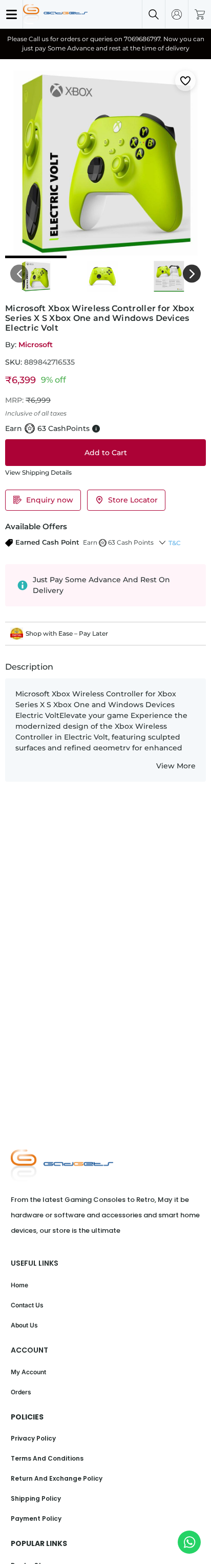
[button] (79, 542)
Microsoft (35, 344)
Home (19, 1285)
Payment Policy (36, 1518)
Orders (21, 1392)
